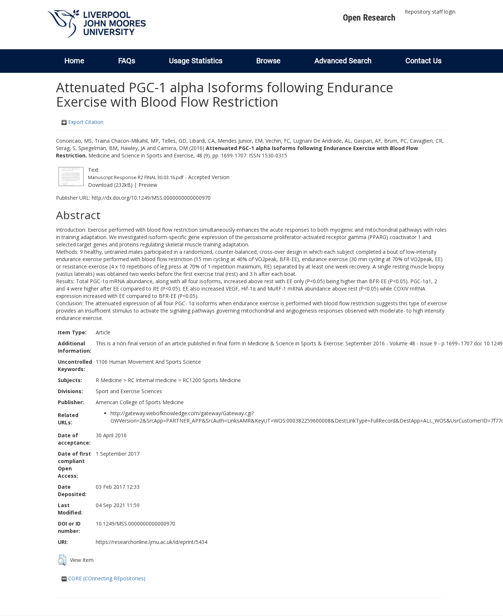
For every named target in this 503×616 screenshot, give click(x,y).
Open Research (369, 18)
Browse (268, 60)
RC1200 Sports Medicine (212, 380)
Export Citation (85, 121)
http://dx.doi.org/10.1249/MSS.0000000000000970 (151, 197)
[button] (62, 560)
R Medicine (109, 380)
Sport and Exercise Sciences (129, 391)
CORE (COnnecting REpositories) (106, 578)
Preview (147, 184)
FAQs (126, 60)
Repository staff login (430, 11)
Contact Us (423, 60)
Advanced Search (343, 60)
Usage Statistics (195, 60)
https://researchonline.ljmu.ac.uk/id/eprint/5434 (151, 541)
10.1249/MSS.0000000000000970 (135, 523)
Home (74, 60)
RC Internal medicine (152, 380)
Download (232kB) (110, 184)
